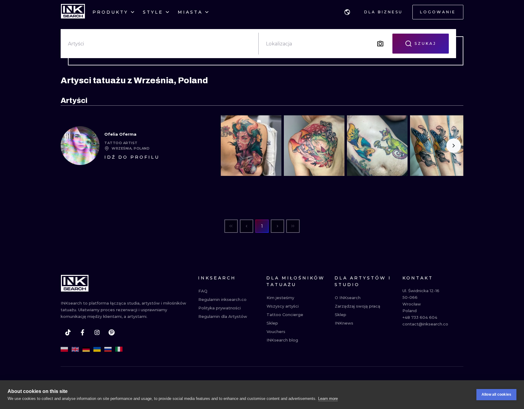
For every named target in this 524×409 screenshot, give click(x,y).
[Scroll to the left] (230, 145)
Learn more (328, 398)
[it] (119, 349)
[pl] (64, 349)
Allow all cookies (496, 394)
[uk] (97, 349)
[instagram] (97, 332)
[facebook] (82, 332)
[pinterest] (111, 332)
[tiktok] (68, 332)
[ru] (108, 349)
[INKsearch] (73, 12)
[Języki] (347, 12)
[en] (75, 349)
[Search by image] (380, 43)
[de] (86, 349)
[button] (347, 12)
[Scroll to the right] (453, 145)
